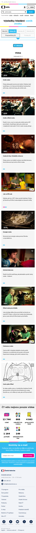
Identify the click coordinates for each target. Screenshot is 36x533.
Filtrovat (19, 45)
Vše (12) (4, 31)
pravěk (21, 15)
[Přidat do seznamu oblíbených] (32, 61)
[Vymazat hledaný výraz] (25, 11)
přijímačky (16, 15)
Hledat (31, 12)
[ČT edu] (5, 8)
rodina (10, 15)
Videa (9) (13, 31)
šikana (31, 15)
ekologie (27, 15)
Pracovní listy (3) (10, 35)
